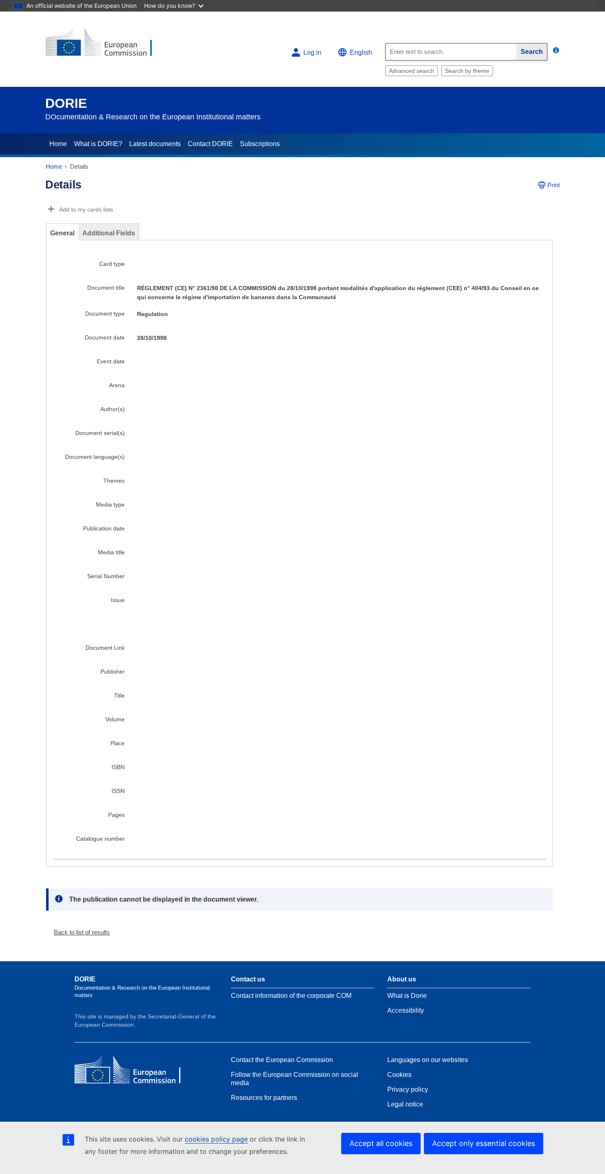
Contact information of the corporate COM (291, 995)
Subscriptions (260, 143)
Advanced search (411, 70)
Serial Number (106, 576)
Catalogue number (100, 838)
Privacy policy (407, 1089)
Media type (110, 504)
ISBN (118, 767)
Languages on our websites (427, 1059)
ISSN (118, 791)
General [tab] (62, 233)
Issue (118, 600)
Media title (111, 552)
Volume (115, 719)
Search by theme (467, 70)
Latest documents (155, 143)
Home (58, 143)
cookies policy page (216, 1139)
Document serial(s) (100, 433)
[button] (78, 932)
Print (553, 184)
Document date (105, 337)
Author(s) (112, 409)
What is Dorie (407, 995)
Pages (116, 814)
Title (119, 695)
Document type (105, 313)
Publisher (112, 671)
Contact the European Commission (282, 1059)
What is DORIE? (98, 143)
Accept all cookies (380, 1143)
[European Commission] (105, 46)
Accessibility (405, 1010)
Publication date (104, 528)
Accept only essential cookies (483, 1143)
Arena (117, 385)
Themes (114, 480)
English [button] (361, 52)
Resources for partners (264, 1097)
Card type (112, 263)
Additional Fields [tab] (108, 233)
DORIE (66, 103)
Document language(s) (95, 456)
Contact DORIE (210, 143)
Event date (111, 361)
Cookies (399, 1074)
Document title (106, 287)
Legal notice (405, 1104)
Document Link (105, 647)
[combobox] (451, 52)
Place (117, 743)
